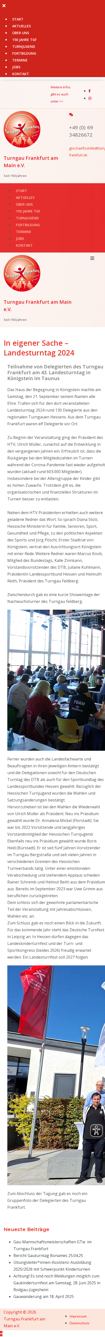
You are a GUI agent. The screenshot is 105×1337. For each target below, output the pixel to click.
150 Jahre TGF (24, 39)
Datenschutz (79, 1323)
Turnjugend (23, 46)
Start (17, 19)
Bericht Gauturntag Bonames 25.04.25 (48, 1255)
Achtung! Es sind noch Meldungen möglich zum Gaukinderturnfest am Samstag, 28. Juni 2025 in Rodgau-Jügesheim (56, 1282)
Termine (20, 60)
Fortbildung (24, 53)
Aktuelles (21, 26)
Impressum (78, 1316)
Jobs (16, 67)
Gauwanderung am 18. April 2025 (43, 1296)
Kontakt (20, 73)
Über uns (20, 32)
